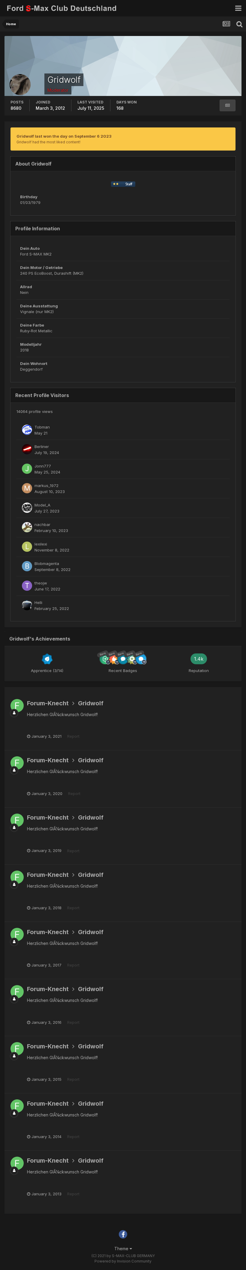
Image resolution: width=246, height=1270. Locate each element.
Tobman (42, 427)
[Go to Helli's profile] (27, 605)
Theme (122, 1248)
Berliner (41, 446)
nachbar (42, 524)
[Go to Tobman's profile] (27, 430)
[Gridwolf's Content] (228, 105)
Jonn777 (42, 466)
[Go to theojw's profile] (27, 586)
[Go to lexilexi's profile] (27, 547)
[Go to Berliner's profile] (27, 449)
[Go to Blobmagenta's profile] (27, 566)
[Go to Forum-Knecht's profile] (17, 705)
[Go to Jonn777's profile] (27, 469)
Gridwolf (91, 703)
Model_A (42, 505)
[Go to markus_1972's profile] (27, 488)
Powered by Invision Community (123, 1261)
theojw (40, 583)
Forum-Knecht (48, 703)
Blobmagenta (46, 563)
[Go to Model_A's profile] (27, 508)
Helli (38, 602)
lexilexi (40, 544)
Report (73, 736)
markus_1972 (46, 485)
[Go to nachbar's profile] (27, 527)
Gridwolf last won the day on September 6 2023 (64, 136)
